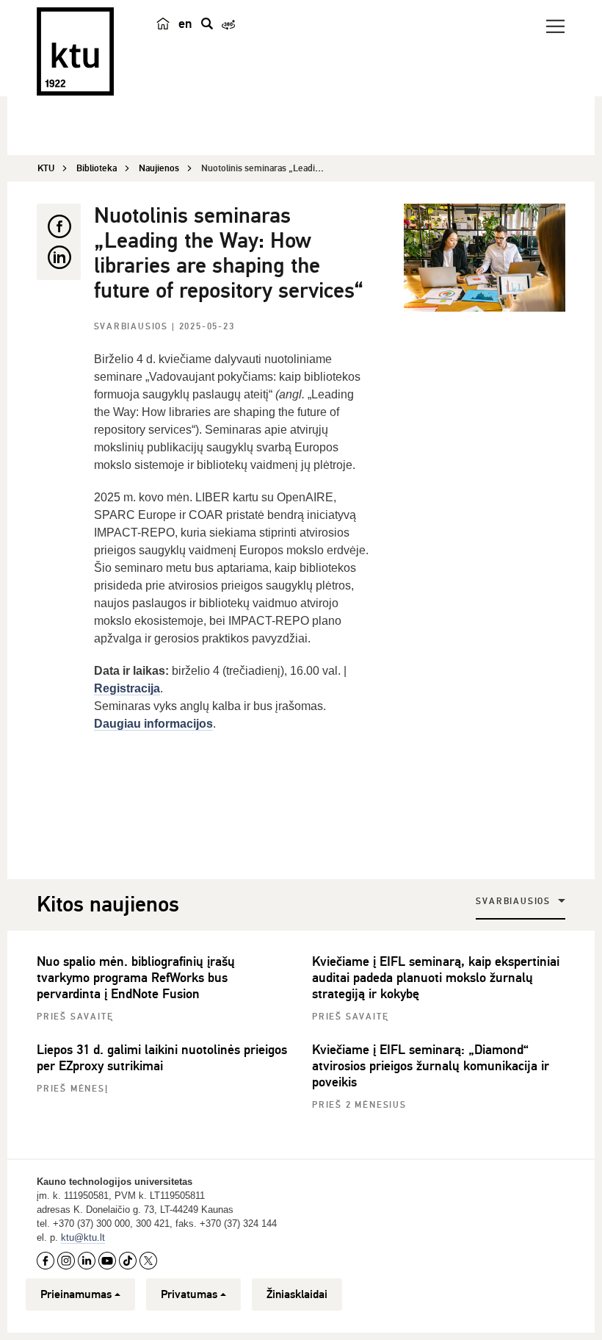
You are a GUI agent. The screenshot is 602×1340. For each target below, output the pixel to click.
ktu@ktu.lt (83, 1237)
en (185, 23)
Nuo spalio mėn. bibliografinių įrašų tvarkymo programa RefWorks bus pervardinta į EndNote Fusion (136, 977)
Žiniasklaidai (296, 1294)
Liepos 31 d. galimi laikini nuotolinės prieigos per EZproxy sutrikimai (162, 1058)
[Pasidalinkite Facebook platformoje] (59, 226)
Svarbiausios (133, 326)
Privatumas (189, 1294)
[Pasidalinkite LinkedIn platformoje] (59, 257)
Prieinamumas (76, 1294)
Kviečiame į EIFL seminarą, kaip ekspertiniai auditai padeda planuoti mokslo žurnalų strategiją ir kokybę (435, 977)
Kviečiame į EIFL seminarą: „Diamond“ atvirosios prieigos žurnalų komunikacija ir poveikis (430, 1066)
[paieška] (207, 23)
